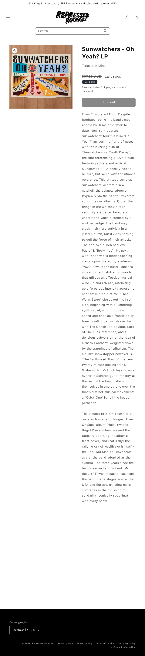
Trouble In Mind (94, 66)
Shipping (106, 87)
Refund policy (65, 643)
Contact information (124, 647)
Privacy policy (84, 643)
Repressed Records (42, 643)
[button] (8, 17)
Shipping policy (127, 643)
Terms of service (105, 643)
